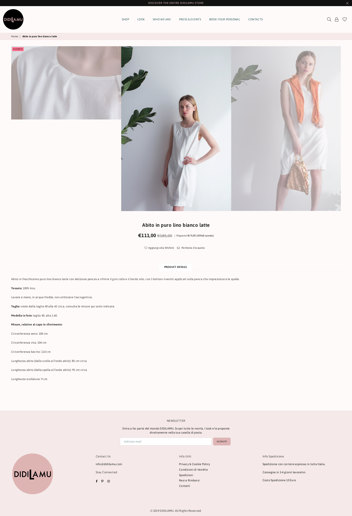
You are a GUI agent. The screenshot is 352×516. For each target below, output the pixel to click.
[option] (176, 128)
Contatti (184, 486)
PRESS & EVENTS (190, 19)
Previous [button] (6, 128)
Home (14, 36)
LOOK (141, 19)
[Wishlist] (345, 19)
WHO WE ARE (162, 19)
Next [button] (345, 128)
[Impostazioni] (336, 19)
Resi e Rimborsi (189, 480)
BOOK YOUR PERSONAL (224, 19)
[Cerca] (329, 19)
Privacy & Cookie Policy (194, 464)
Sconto (18, 49)
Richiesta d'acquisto (193, 247)
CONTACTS (255, 19)
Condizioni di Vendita (193, 469)
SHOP (125, 19)
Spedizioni (186, 475)
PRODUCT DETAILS (175, 266)
